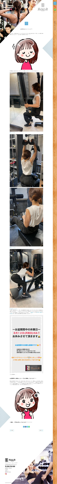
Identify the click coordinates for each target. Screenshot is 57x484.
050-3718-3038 (11, 466)
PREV (12, 430)
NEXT (40, 430)
